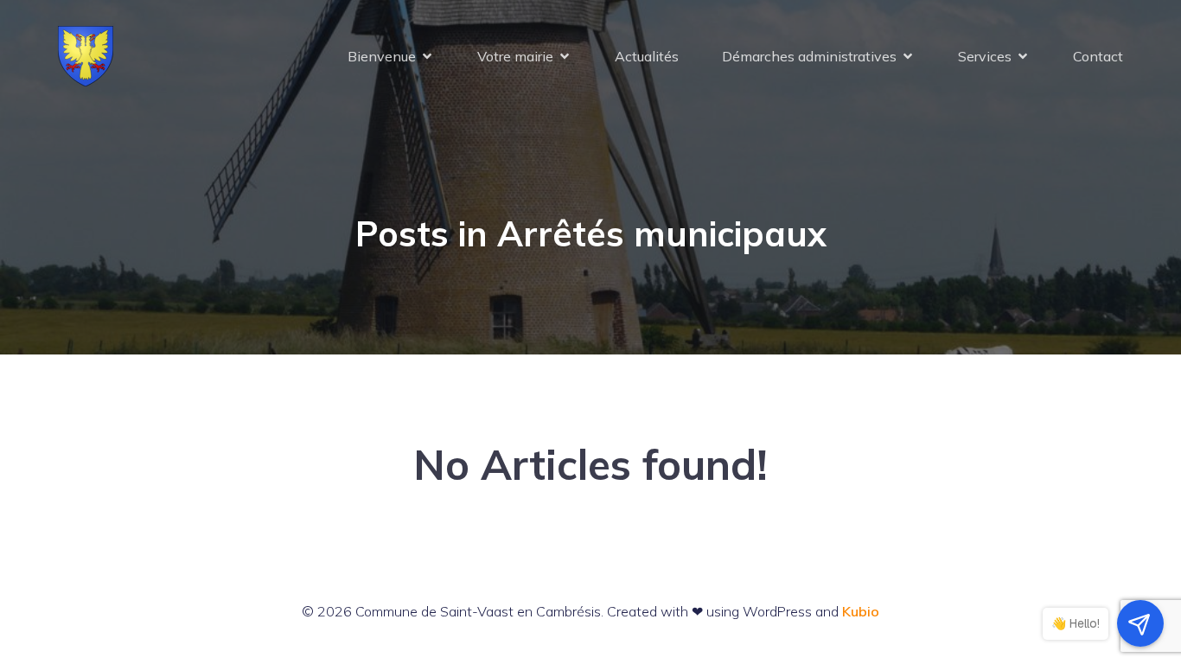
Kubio (860, 611)
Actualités (647, 56)
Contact (1098, 56)
